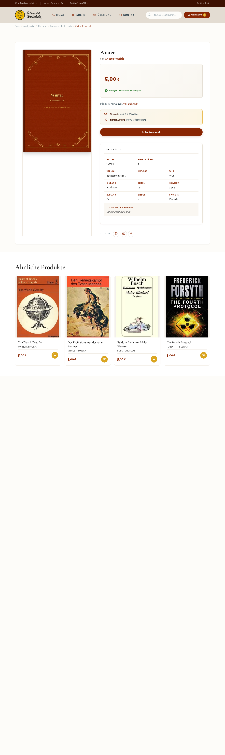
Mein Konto (205, 3)
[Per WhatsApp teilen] (116, 234)
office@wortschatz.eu (27, 3)
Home (60, 15)
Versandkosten (130, 103)
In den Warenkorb (151, 132)
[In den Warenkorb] (55, 355)
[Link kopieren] (131, 234)
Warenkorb (198, 15)
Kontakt (129, 15)
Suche (80, 15)
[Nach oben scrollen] (216, 749)
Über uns (104, 15)
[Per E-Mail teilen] (124, 234)
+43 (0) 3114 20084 (55, 3)
